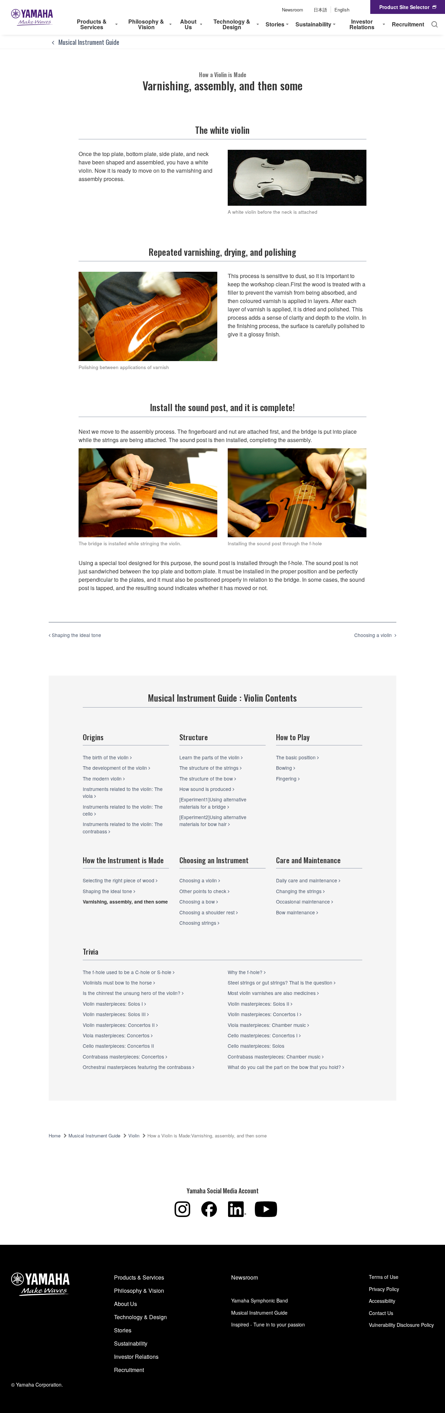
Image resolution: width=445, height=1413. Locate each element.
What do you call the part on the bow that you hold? (285, 1066)
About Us (125, 1304)
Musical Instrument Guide (88, 42)
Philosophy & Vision (139, 1290)
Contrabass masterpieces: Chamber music (275, 1056)
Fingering (287, 778)
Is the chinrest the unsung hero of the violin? (132, 992)
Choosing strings (198, 922)
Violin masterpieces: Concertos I (264, 1014)
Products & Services (139, 1277)
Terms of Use (383, 1276)
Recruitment (408, 24)
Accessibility (382, 1300)
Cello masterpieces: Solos (256, 1045)
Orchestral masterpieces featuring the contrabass (138, 1066)
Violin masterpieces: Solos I (113, 1003)
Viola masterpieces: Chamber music (267, 1024)
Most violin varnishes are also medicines (272, 992)
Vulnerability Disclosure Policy (401, 1324)
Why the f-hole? (246, 972)
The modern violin (103, 778)
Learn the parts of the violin (210, 757)
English (341, 9)
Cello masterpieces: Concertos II (118, 1045)
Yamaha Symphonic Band (259, 1300)
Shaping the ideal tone (108, 891)
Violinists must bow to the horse (118, 982)
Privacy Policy (384, 1288)
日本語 (320, 9)
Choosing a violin (198, 880)
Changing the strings (299, 891)
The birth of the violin (106, 757)
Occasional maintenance (303, 901)
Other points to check (203, 891)
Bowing (284, 767)
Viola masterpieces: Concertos (117, 1035)
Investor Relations (136, 1357)
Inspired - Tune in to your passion (268, 1324)
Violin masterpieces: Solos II (259, 1003)
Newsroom (292, 9)
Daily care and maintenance (307, 880)
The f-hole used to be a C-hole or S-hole (128, 972)
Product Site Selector (404, 6)
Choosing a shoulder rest (207, 912)
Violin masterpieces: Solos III (115, 1014)
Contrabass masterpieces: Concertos (124, 1056)
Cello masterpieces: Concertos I (263, 1035)
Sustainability (130, 1343)
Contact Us (381, 1312)
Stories (122, 1330)
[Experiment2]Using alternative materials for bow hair (212, 820)
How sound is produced (206, 788)
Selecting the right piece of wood (119, 880)
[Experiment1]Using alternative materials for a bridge (212, 803)
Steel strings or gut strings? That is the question (281, 982)
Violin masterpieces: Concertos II (119, 1024)
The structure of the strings (209, 767)
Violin (133, 1135)
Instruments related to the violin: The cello (123, 810)
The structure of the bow (206, 778)
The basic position (296, 757)
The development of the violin (115, 767)
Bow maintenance (296, 912)
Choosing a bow (197, 901)
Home (54, 1135)
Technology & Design (140, 1317)
